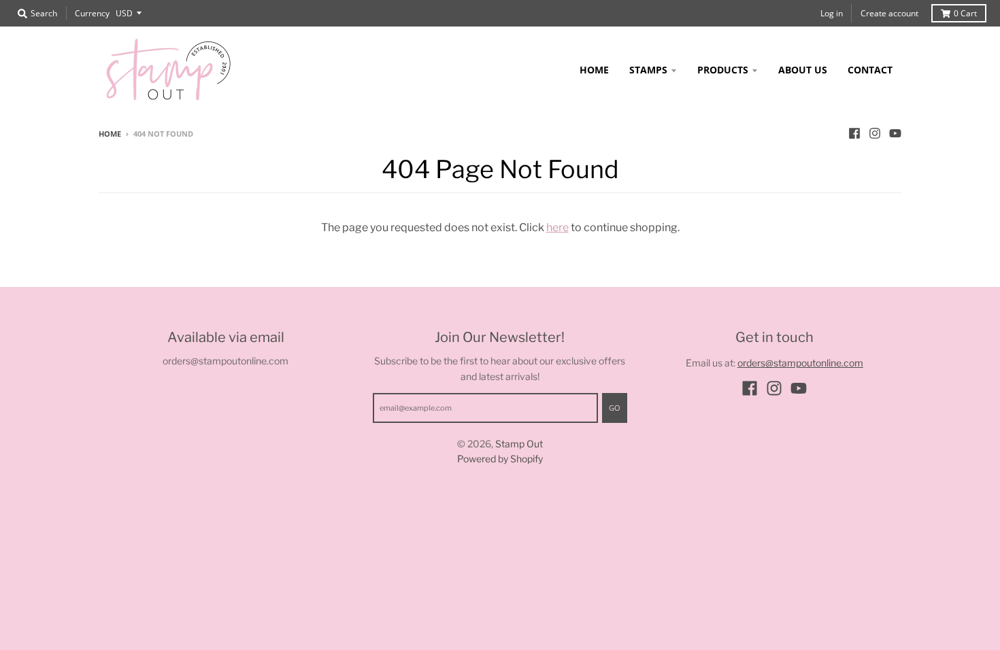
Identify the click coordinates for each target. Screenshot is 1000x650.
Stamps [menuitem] (648, 69)
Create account (889, 13)
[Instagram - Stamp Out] (875, 133)
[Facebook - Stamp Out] (854, 133)
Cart (965, 13)
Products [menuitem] (722, 69)
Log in (831, 13)
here (557, 227)
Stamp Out (519, 443)
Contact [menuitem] (870, 69)
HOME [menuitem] (594, 69)
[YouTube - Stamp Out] (895, 133)
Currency (92, 13)
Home (110, 134)
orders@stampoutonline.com (800, 363)
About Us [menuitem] (802, 69)
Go (614, 408)
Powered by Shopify (500, 458)
